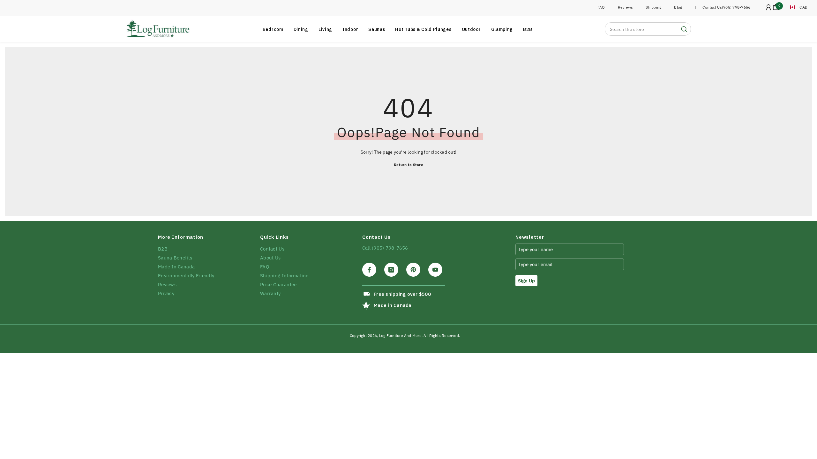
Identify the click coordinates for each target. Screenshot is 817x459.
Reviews (625, 7)
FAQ (601, 7)
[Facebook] (369, 270)
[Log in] (768, 7)
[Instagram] (391, 270)
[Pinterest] (413, 270)
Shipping (653, 7)
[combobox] (641, 29)
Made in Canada (392, 305)
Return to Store (408, 164)
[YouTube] (435, 270)
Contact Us (712, 7)
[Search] (648, 29)
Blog (678, 7)
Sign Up (526, 281)
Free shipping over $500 (402, 294)
